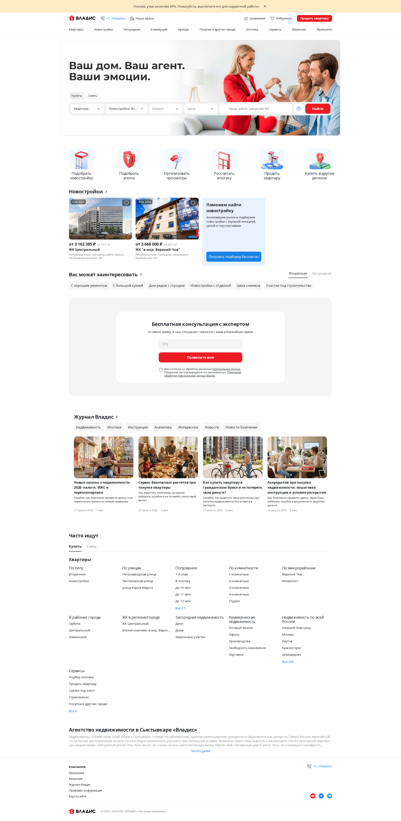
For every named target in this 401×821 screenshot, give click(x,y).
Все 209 (288, 661)
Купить (76, 96)
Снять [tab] (91, 546)
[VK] (321, 795)
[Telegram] (329, 795)
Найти (318, 108)
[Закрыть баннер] (265, 6)
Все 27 (180, 608)
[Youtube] (312, 795)
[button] (87, 109)
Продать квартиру (314, 18)
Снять (92, 96)
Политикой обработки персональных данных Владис (202, 374)
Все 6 (73, 711)
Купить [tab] (75, 546)
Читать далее (200, 751)
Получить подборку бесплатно (234, 256)
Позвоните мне (200, 357)
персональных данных (226, 369)
